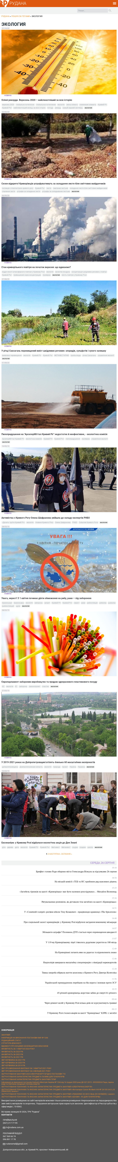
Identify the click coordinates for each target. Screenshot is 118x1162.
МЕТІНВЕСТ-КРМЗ (61, 355)
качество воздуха (62, 272)
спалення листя (8, 191)
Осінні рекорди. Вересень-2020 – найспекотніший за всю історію (36, 100)
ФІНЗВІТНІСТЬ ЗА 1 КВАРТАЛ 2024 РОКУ (18, 1049)
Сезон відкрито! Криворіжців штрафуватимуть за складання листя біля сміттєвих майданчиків (53, 183)
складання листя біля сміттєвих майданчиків (88, 188)
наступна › (55, 854)
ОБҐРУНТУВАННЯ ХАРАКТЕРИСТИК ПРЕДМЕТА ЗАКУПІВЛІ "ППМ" (28, 1079)
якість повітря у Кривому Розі (74, 275)
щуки (18, 606)
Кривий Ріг (102, 105)
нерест (76, 603)
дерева (10, 847)
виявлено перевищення (12, 355)
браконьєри (7, 603)
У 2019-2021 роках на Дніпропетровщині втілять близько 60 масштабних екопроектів (48, 762)
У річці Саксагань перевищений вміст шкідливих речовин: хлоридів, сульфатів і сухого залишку (53, 350)
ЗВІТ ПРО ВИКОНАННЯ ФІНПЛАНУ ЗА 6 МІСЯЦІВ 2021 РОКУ (26, 1071)
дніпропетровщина (10, 767)
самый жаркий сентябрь (73, 108)
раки (83, 603)
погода (50, 108)
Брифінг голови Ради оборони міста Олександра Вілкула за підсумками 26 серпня (76, 871)
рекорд (58, 108)
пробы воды (76, 355)
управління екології (106, 355)
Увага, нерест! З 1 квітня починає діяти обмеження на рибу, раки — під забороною (46, 598)
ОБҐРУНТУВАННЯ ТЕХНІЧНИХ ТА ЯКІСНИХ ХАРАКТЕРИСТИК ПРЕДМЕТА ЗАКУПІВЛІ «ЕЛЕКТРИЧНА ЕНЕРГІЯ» (46, 1087)
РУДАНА (17, 3)
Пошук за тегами (20, 16)
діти (3, 847)
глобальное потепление (46, 105)
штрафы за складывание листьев (56, 191)
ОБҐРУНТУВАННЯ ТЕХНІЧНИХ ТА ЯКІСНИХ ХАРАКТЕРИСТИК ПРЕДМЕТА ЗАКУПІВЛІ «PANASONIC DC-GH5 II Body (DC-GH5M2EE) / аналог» (58, 1094)
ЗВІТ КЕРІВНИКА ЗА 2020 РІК (13, 1063)
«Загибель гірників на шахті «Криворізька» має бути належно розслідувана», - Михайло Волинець (68, 891)
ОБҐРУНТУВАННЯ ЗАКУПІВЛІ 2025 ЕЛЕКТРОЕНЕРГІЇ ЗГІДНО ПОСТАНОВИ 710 (33, 1074)
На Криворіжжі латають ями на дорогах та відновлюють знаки (86, 952)
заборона (38, 603)
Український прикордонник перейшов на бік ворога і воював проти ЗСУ (81, 982)
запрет (47, 603)
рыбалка (111, 603)
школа (90, 847)
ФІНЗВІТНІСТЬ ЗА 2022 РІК (12, 1054)
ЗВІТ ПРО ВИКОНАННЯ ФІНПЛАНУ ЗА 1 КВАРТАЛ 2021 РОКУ (26, 1068)
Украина (81, 767)
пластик (45, 686)
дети (17, 847)
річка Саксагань (89, 355)
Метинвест (66, 847)
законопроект (34, 686)
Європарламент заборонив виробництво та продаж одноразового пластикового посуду (49, 681)
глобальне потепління (25, 105)
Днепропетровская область (31, 767)
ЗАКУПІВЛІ (5, 1035)
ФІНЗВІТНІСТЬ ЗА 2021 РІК (12, 1057)
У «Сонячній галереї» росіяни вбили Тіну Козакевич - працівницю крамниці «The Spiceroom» (70, 911)
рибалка (102, 603)
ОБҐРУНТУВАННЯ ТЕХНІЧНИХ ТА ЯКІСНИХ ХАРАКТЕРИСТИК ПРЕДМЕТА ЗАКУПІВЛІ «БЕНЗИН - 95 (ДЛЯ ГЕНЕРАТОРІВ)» (51, 1097)
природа (56, 767)
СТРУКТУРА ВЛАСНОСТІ (11, 1043)
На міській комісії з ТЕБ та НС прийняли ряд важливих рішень (86, 881)
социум (83, 847)
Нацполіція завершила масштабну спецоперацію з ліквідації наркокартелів (80, 962)
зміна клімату (72, 105)
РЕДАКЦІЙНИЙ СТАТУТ (11, 1040)
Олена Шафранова (63, 522)
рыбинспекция (8, 606)
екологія (61, 105)
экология (88, 108)
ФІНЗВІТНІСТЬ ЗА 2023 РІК (12, 1052)
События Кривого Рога (88, 522)
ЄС (3, 686)
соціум (75, 847)
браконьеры (19, 603)
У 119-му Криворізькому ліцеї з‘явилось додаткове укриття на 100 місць (81, 942)
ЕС (16, 686)
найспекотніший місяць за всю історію (29, 108)
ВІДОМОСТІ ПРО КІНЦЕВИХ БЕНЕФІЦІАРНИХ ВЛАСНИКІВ (24, 1046)
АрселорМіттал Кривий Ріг (13, 439)
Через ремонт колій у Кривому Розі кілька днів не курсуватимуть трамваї (81, 1002)
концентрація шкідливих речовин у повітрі (89, 272)
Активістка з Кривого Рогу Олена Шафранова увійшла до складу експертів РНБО (45, 517)
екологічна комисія (34, 439)
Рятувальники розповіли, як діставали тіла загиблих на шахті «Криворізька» (79, 901)
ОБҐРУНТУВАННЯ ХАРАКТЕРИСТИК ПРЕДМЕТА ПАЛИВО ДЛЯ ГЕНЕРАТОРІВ (32, 1077)
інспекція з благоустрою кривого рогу (17, 188)
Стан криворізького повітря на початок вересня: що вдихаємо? (36, 267)
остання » (66, 854)
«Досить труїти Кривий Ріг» (13, 522)
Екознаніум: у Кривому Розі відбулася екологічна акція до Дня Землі (39, 842)
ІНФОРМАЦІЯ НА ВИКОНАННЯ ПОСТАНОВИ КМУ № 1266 (24, 1038)
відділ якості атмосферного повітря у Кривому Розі (23, 272)
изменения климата (88, 105)
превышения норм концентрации (27, 275)
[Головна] (4, 7)
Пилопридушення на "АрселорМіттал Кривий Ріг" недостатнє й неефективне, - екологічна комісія (54, 434)
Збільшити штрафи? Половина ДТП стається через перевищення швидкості (79, 932)
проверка (47, 275)
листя (48, 188)
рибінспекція (92, 603)
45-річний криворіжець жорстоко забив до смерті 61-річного (87, 992)
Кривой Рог (7, 108)
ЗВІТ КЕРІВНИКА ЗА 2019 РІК (13, 1065)
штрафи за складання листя (28, 191)
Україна (73, 767)
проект (65, 767)
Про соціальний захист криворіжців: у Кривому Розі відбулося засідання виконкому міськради (70, 921)
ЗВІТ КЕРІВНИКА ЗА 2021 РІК (13, 1060)
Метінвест (56, 847)
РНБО (74, 522)
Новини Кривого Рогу (44, 522)
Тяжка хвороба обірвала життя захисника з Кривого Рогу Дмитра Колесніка (79, 972)
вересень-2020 (8, 105)
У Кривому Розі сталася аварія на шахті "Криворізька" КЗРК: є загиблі (82, 1012)
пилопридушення (73, 439)
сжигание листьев (60, 188)
